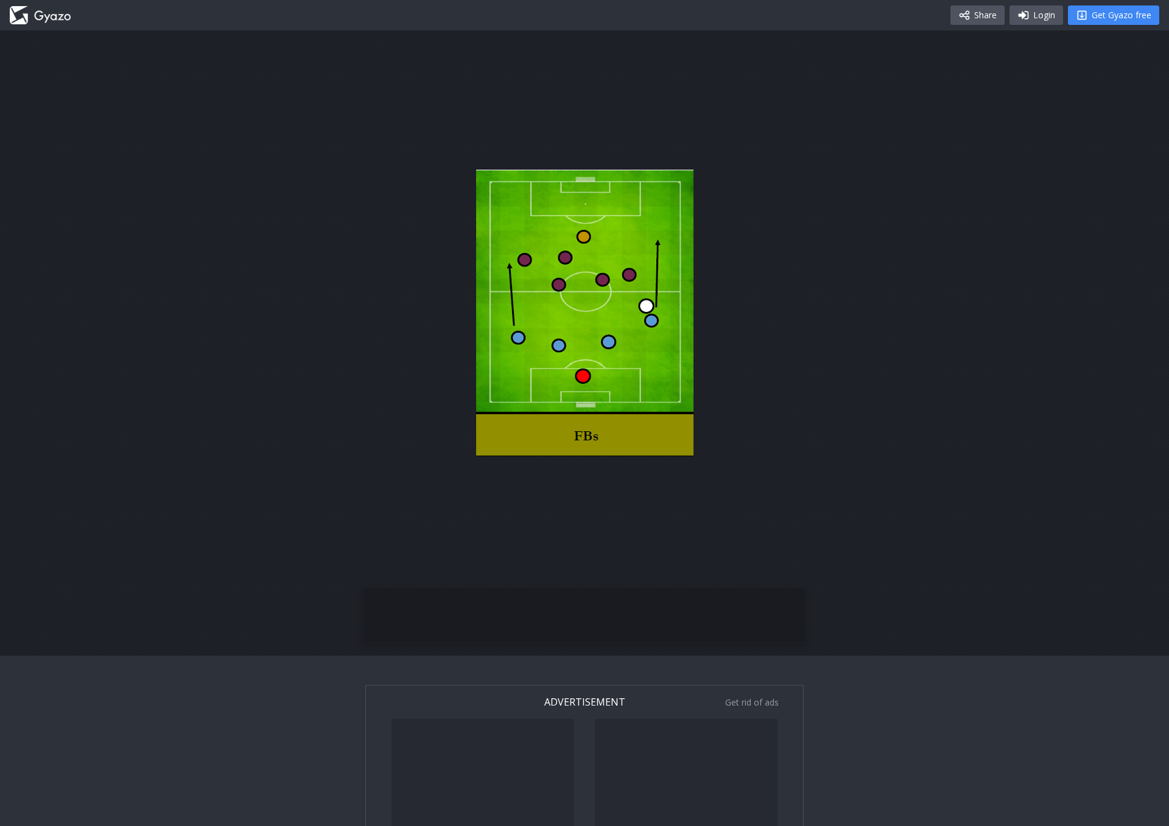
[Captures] (40, 15)
